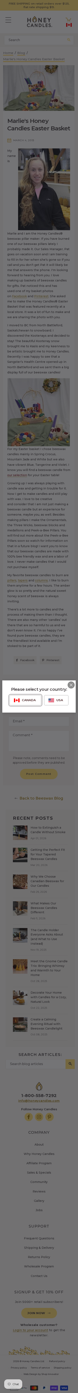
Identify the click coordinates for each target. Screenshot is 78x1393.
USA (59, 700)
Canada (29, 700)
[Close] (71, 685)
